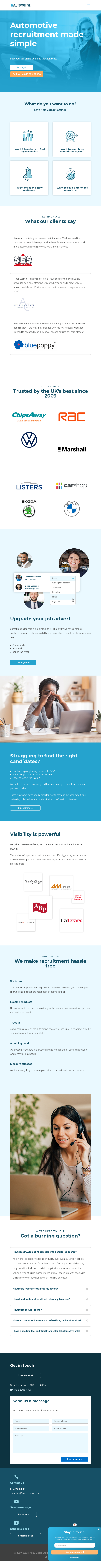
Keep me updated (75, 1552)
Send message (74, 1459)
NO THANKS (74, 1557)
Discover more (25, 808)
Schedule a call (25, 1375)
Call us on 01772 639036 (27, 74)
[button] (74, 1532)
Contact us (23, 1514)
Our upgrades (23, 662)
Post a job (22, 67)
